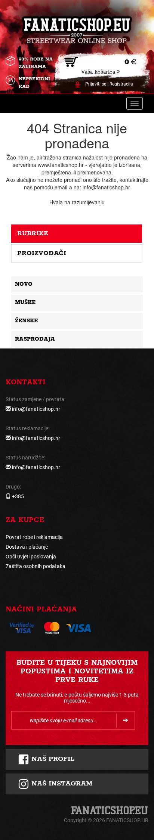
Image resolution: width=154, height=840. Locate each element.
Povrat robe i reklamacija (34, 537)
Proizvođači (41, 253)
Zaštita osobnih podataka (35, 566)
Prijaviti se (95, 84)
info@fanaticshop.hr (36, 409)
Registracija (121, 84)
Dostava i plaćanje (27, 547)
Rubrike (32, 233)
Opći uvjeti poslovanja (31, 557)
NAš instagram (60, 783)
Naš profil (51, 759)
